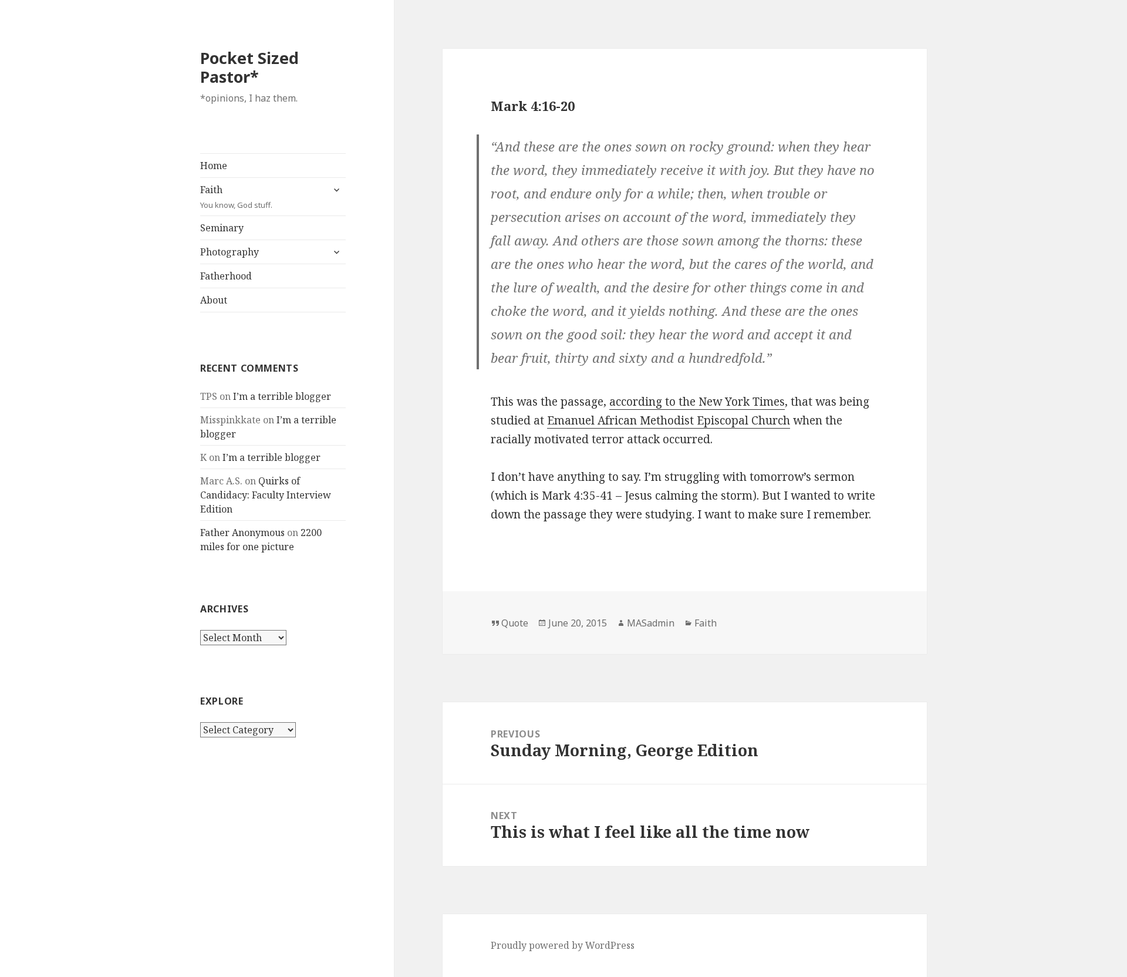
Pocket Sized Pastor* (249, 67)
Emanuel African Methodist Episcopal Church (668, 420)
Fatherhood (226, 275)
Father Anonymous (242, 532)
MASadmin (650, 622)
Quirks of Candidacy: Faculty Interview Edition (265, 495)
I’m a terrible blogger (282, 396)
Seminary (222, 227)
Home (213, 165)
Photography (229, 251)
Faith (236, 196)
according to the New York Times (697, 401)
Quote (514, 622)
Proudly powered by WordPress (563, 945)
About (213, 300)
